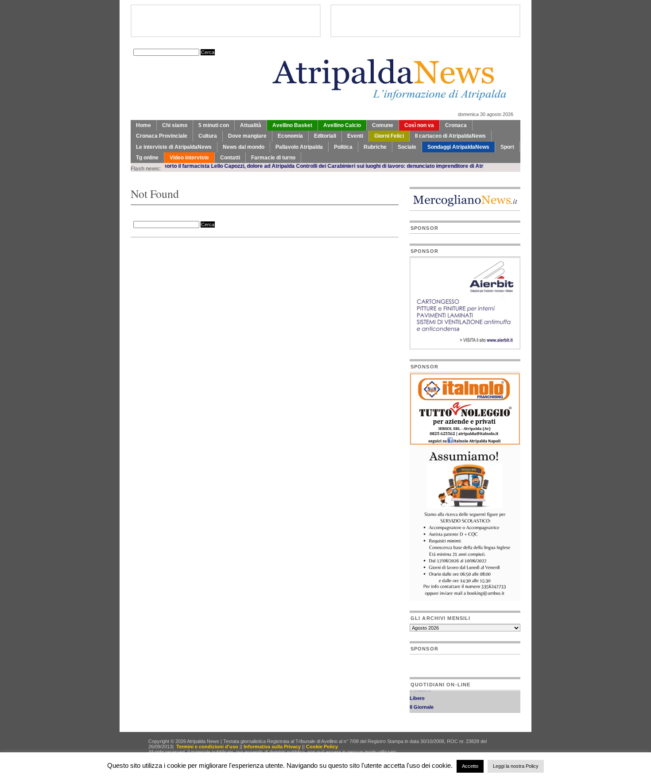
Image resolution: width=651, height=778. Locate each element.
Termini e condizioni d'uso (207, 746)
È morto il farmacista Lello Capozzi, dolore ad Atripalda (210, 166)
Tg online (147, 158)
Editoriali (325, 136)
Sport (507, 147)
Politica (343, 147)
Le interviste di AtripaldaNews (174, 147)
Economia (290, 136)
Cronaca (456, 125)
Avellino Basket (292, 125)
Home (143, 125)
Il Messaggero (426, 712)
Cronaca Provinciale (161, 136)
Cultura (207, 136)
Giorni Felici (389, 136)
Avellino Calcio (342, 125)
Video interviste (189, 158)
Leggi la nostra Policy (516, 766)
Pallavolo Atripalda (299, 147)
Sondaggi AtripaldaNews (458, 147)
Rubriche (375, 147)
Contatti (230, 158)
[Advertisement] (234, 259)
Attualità (250, 125)
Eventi (355, 136)
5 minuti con (213, 125)
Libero (417, 694)
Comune (382, 125)
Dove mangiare (247, 136)
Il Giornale (422, 703)
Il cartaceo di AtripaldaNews (450, 136)
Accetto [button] (470, 766)
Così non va (419, 125)
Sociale (407, 147)
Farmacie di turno (273, 158)
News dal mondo (243, 147)
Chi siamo (174, 125)
